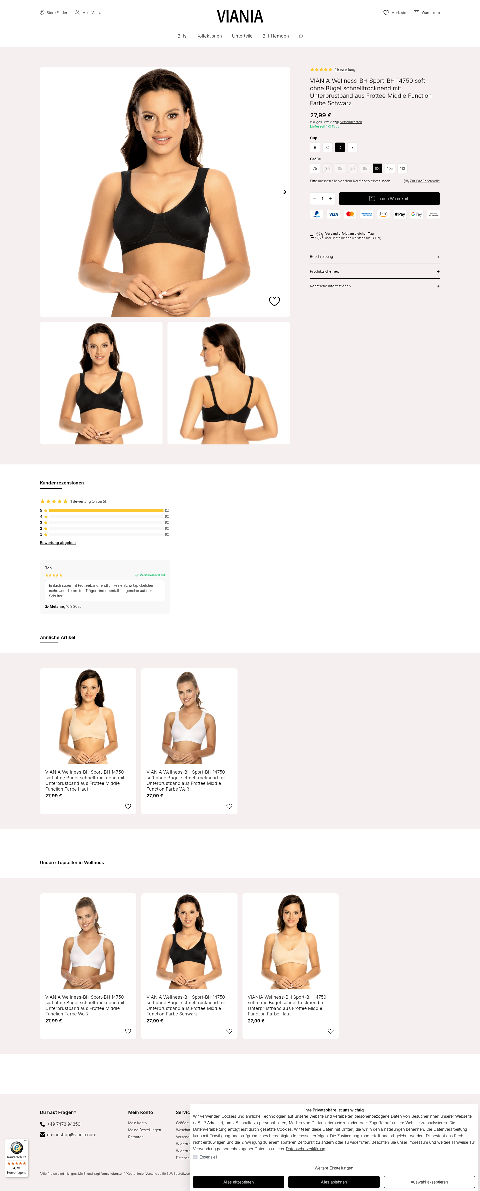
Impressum (418, 1142)
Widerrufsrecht (188, 1144)
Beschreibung (375, 256)
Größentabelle (188, 1123)
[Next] (285, 192)
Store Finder (57, 13)
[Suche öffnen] (301, 40)
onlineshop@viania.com (71, 1134)
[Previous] (45, 192)
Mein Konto (140, 1112)
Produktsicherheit (375, 271)
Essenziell (208, 1156)
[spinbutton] (322, 199)
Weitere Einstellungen (334, 1167)
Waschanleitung (189, 1130)
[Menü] (25, 1142)
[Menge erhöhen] (330, 199)
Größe (315, 159)
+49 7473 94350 (63, 1124)
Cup (313, 138)
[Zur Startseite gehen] (240, 16)
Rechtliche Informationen (375, 286)
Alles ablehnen (334, 1181)
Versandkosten (351, 122)
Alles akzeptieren (239, 1181)
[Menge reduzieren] (314, 199)
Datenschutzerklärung (305, 1148)
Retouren (136, 1137)
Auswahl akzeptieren (429, 1181)
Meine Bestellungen (144, 1130)
